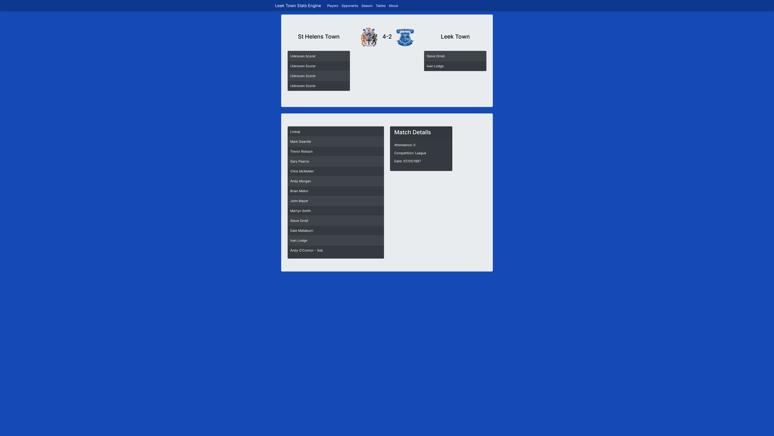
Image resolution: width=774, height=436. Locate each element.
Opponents (349, 6)
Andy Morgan (300, 181)
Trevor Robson (301, 151)
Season (366, 6)
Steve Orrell (436, 56)
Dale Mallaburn (301, 230)
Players (332, 6)
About (393, 6)
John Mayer (299, 201)
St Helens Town (319, 36)
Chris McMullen (302, 171)
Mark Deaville (300, 141)
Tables (381, 6)
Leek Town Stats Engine (298, 5)
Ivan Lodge (435, 66)
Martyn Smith (300, 211)
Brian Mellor (299, 191)
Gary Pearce (299, 161)
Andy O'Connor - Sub (306, 250)
